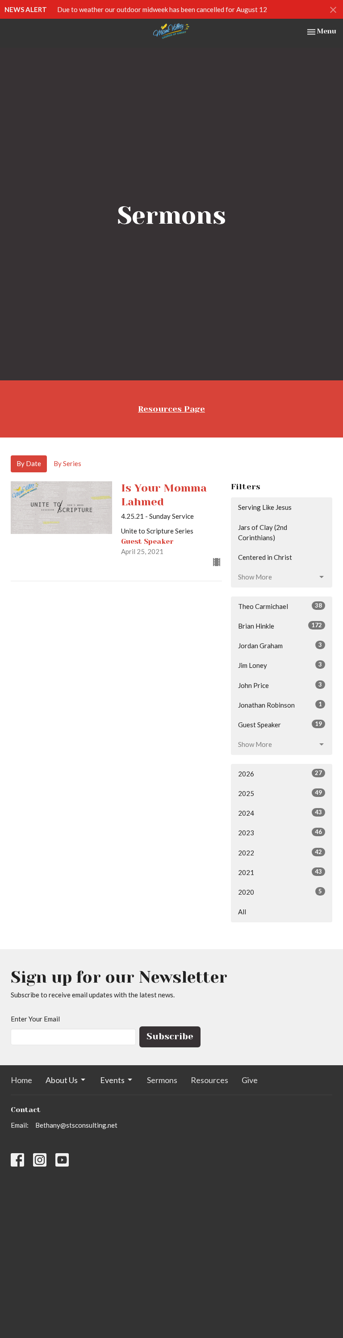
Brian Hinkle (280, 625)
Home (21, 1080)
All (242, 912)
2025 (280, 793)
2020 (280, 892)
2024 (280, 813)
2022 (280, 852)
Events (112, 1080)
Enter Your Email (35, 1019)
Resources (209, 1080)
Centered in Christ (265, 557)
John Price (280, 685)
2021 (280, 872)
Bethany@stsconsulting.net (76, 1125)
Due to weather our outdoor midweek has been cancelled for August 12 (162, 9)
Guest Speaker (280, 724)
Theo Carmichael (280, 606)
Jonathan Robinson (280, 704)
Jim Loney (280, 665)
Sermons (162, 1080)
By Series (67, 463)
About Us (62, 1080)
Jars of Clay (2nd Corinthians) (262, 532)
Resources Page (171, 408)
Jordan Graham (280, 645)
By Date (29, 463)
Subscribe (169, 1036)
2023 (280, 832)
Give (250, 1080)
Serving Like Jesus (265, 507)
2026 (280, 773)
